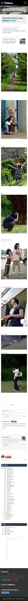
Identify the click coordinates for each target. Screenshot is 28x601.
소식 (7, 512)
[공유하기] (5, 405)
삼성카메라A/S (10, 503)
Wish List (9, 498)
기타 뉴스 (9, 500)
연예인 (8, 483)
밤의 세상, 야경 (10, 476)
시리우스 (9, 510)
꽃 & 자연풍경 (10, 486)
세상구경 (9, 472)
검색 (25, 459)
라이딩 (8, 488)
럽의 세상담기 (6, 437)
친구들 (8, 478)
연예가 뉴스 (9, 502)
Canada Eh (9, 493)
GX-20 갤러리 (9, 469)
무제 (8, 492)
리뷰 (8, 505)
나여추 (8, 490)
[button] (2, 10)
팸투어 (8, 480)
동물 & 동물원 (10, 485)
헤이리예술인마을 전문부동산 (10, 29)
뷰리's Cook (6, 528)
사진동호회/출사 (5, 20)
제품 (8, 489)
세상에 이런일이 (10, 499)
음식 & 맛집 (9, 479)
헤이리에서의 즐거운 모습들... (13, 18)
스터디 (8, 518)
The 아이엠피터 (7, 533)
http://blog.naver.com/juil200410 (10, 27)
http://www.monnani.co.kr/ (9, 37)
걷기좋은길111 (10, 482)
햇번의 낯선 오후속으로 (8, 531)
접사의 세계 (9, 473)
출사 (7, 410)
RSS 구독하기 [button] (6, 592)
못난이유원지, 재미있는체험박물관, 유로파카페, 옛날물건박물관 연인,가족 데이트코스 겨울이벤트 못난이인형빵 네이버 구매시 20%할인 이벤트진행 (9, 42)
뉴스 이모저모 (9, 496)
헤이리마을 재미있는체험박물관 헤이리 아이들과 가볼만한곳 (10, 39)
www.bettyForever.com (9, 527)
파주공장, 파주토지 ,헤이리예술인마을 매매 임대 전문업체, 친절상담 (14, 31)
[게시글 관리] (7, 405)
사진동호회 (4, 410)
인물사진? (9, 475)
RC (7, 495)
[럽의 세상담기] (7, 3)
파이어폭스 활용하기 (10, 515)
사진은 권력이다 (7, 530)
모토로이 (9, 508)
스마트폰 (8, 506)
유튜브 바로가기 (7, 534)
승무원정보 (8, 513)
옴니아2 (8, 509)
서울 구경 (9, 470)
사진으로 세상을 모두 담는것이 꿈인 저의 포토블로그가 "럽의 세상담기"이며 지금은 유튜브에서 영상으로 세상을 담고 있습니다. (11, 441)
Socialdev (13, 598)
